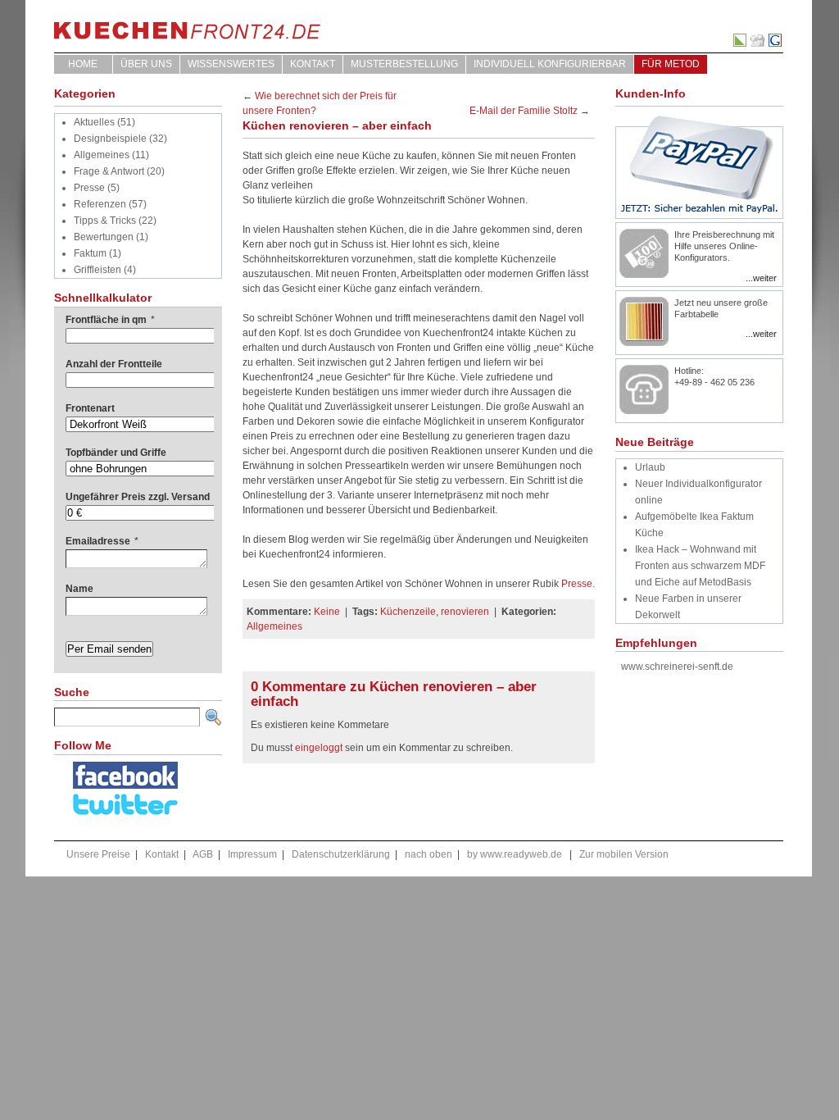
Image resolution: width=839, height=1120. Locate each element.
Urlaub (650, 467)
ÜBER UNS (146, 64)
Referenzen (100, 204)
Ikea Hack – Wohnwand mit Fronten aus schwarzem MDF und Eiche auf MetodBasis (700, 566)
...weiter (761, 278)
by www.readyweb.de (514, 854)
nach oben (428, 854)
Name (79, 588)
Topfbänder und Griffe (116, 452)
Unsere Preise (98, 854)
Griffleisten (97, 269)
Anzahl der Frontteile (114, 364)
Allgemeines (101, 155)
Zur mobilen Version (624, 854)
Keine (327, 611)
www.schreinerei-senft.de (677, 666)
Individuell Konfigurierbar (550, 64)
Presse (89, 187)
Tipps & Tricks (105, 220)
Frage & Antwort (109, 171)
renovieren (465, 611)
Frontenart (90, 408)
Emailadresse (102, 541)
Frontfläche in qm (110, 320)
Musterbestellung (404, 64)
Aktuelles (94, 122)
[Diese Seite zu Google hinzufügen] (776, 43)
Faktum (90, 253)
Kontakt (312, 64)
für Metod (671, 64)
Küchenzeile (408, 611)
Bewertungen (104, 237)
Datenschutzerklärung (341, 854)
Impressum (252, 854)
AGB (203, 854)
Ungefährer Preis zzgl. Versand (138, 497)
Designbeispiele (110, 138)
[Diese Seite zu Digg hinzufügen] (758, 43)
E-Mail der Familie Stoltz (523, 110)
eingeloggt (318, 747)
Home (83, 64)
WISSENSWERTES (231, 64)
